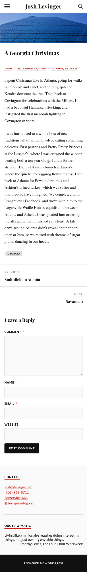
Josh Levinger (43, 6)
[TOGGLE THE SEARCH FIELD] (80, 6)
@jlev (8, 503)
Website (11, 424)
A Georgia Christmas (31, 53)
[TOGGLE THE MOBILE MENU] (7, 6)
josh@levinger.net (18, 487)
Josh (8, 68)
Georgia (14, 253)
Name (10, 382)
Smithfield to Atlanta (22, 279)
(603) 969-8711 (16, 492)
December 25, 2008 (31, 68)
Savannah (74, 301)
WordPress (54, 563)
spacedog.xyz (23, 503)
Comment (14, 331)
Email (10, 403)
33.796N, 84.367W (64, 68)
